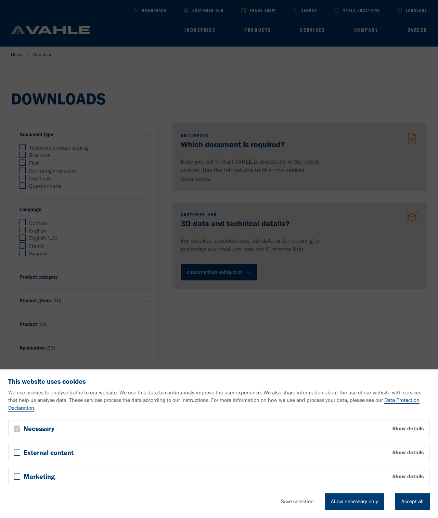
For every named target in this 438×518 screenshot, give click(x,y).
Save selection (297, 501)
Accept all (412, 501)
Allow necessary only (354, 501)
